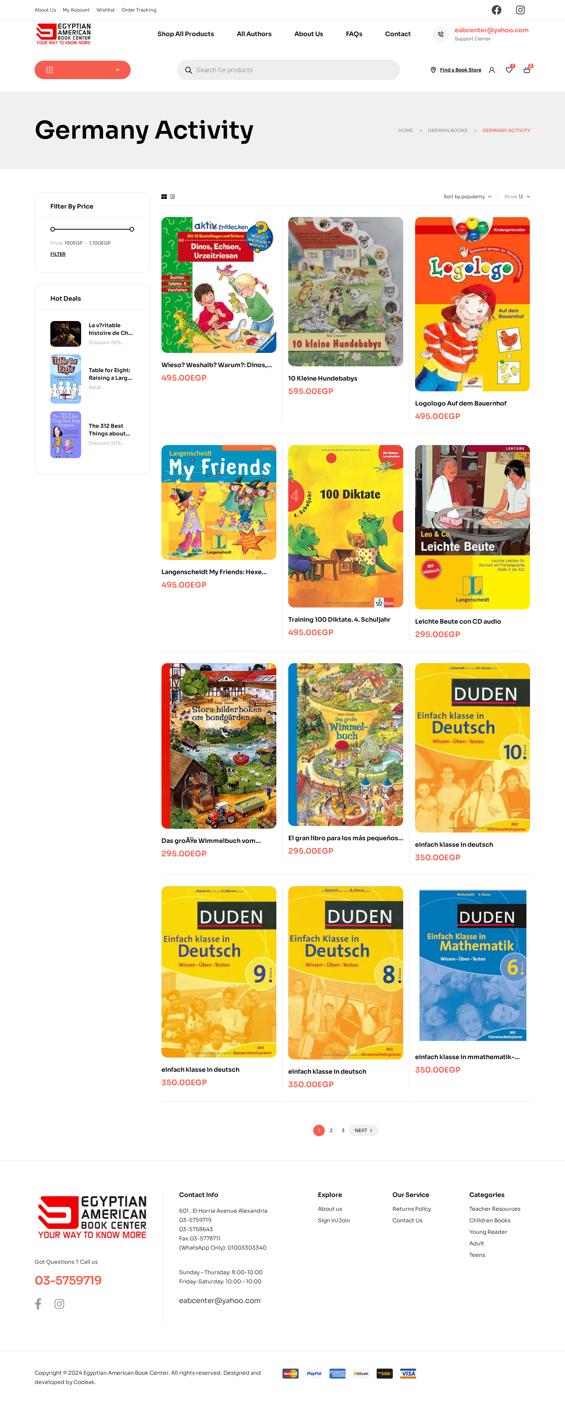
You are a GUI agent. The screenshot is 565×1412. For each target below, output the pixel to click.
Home (405, 130)
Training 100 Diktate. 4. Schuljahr (339, 620)
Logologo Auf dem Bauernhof (461, 403)
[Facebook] (497, 10)
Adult (95, 387)
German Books (447, 130)
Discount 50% (105, 342)
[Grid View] (164, 196)
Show (510, 196)
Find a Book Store (460, 70)
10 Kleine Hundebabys (322, 378)
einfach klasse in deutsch (454, 845)
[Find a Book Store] (433, 70)
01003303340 (247, 1247)
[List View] (172, 196)
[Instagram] (520, 10)
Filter (58, 254)
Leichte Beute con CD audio (458, 621)
